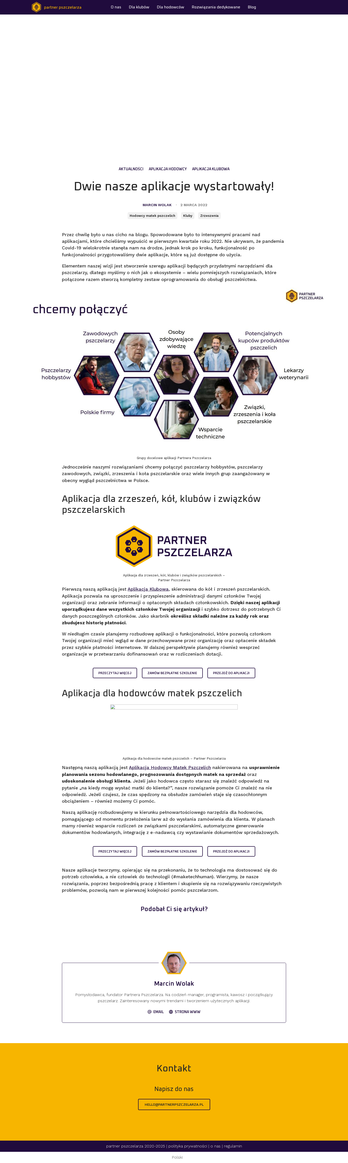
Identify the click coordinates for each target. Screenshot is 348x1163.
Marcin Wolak (157, 205)
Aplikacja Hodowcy (168, 169)
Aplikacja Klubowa (211, 169)
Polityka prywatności (187, 1146)
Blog (252, 7)
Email (158, 1012)
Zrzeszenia (209, 216)
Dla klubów (139, 7)
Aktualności (131, 169)
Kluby (187, 216)
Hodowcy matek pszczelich (152, 216)
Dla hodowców (170, 7)
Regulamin (233, 1146)
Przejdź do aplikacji (231, 673)
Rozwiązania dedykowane (216, 7)
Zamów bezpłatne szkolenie (172, 673)
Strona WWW (187, 1012)
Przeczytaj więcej (114, 673)
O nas (116, 7)
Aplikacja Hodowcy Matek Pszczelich (170, 767)
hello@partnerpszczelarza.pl (174, 1105)
